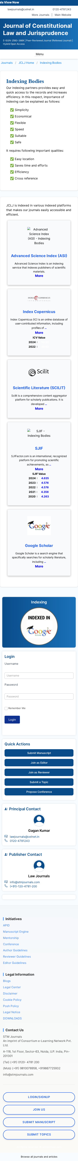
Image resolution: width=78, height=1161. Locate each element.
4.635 (45, 478)
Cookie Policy (12, 1000)
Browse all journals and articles (39, 1156)
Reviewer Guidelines (17, 956)
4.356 (45, 491)
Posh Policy (11, 1006)
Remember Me (17, 708)
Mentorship (11, 938)
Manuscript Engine (16, 931)
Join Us (39, 1109)
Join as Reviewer (39, 772)
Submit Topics (39, 1134)
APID (6, 925)
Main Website (63, 14)
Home (26, 63)
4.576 (45, 482)
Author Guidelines (15, 950)
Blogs (7, 981)
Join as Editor (39, 762)
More (39, 276)
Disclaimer (10, 993)
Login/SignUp (39, 1097)
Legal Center (12, 987)
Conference (11, 944)
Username (11, 663)
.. (45, 328)
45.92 (45, 346)
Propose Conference (39, 791)
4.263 (45, 496)
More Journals (40, 14)
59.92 (45, 342)
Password (11, 684)
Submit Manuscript (39, 753)
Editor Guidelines (14, 963)
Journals (7, 63)
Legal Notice (11, 1012)
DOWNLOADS (12, 1018)
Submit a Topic (39, 782)
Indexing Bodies (51, 63)
